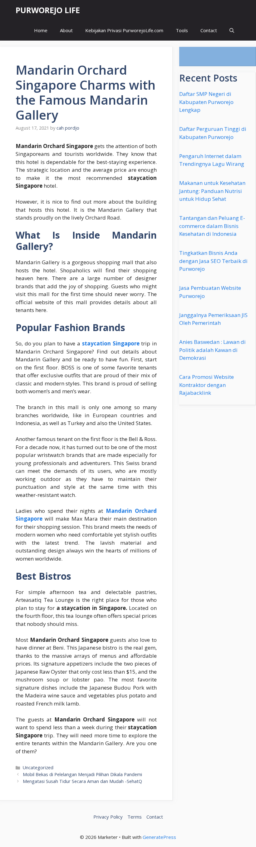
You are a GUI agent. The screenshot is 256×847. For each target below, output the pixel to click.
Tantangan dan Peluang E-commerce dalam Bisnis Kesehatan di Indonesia (212, 225)
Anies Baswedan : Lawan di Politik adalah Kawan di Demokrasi (212, 349)
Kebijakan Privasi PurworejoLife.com (124, 30)
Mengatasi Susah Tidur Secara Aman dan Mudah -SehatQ (82, 781)
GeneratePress (159, 837)
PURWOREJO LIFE (48, 10)
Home (40, 30)
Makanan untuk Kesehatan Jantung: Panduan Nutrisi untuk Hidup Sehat (212, 190)
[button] (231, 30)
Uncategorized (38, 767)
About (66, 30)
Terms (134, 817)
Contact (208, 30)
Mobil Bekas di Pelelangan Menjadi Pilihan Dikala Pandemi (82, 774)
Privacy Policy (108, 817)
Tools (182, 30)
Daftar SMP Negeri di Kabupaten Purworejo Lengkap (206, 101)
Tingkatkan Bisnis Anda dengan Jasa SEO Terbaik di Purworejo (213, 260)
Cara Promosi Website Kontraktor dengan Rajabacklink (206, 384)
